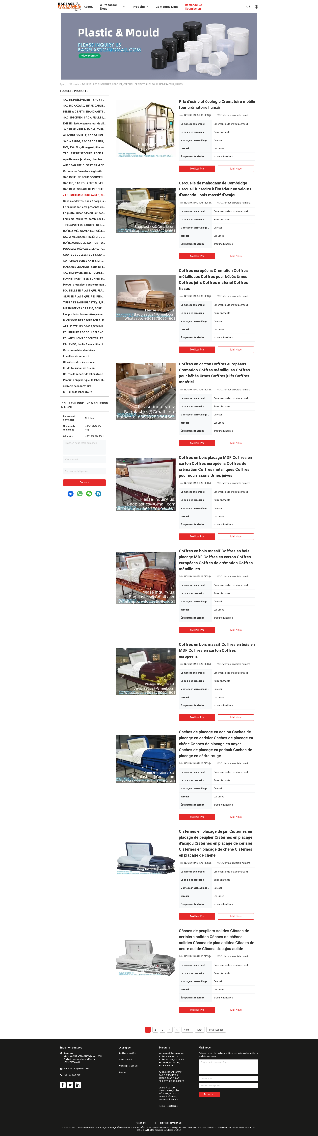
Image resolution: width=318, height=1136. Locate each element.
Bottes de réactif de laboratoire (83, 374)
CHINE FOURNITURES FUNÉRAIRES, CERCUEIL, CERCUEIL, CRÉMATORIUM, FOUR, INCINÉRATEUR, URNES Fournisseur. (116, 1128)
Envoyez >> (209, 1094)
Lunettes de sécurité (76, 356)
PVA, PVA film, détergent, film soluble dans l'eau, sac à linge (84, 147)
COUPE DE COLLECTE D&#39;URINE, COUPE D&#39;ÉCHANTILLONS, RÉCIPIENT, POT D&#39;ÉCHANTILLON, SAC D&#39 (84, 254)
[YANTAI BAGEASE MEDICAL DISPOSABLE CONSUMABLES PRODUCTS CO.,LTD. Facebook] (63, 1085)
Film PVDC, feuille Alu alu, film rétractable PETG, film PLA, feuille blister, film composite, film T (84, 344)
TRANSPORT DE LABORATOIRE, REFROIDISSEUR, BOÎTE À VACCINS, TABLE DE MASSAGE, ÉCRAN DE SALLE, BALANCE (84, 225)
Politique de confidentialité (170, 1123)
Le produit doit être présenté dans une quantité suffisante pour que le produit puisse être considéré (84, 207)
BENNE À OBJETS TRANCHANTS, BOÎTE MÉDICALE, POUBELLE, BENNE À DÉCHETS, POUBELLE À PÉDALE (84, 111)
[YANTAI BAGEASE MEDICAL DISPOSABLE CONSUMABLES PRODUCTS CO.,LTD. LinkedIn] (78, 1085)
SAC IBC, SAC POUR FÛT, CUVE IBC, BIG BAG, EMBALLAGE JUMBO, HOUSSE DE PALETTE (84, 183)
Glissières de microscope (79, 362)
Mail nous (236, 168)
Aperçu (63, 84)
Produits (75, 84)
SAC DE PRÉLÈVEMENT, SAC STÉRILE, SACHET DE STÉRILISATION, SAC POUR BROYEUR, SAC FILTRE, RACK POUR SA (84, 99)
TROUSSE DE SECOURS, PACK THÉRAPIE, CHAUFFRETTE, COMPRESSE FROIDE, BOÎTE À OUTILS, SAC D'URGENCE (84, 153)
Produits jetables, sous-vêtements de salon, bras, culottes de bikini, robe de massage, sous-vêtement (84, 284)
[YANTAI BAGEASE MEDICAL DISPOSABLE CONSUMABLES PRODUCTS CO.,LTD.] (69, 6)
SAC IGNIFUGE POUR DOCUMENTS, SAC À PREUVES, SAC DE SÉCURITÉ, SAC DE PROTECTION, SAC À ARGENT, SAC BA (84, 177)
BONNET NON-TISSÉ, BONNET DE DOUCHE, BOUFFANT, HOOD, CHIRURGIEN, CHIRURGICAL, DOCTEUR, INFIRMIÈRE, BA (84, 278)
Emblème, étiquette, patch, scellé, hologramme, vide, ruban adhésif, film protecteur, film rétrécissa (84, 219)
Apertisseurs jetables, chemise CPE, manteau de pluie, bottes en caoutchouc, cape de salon (84, 159)
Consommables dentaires (79, 350)
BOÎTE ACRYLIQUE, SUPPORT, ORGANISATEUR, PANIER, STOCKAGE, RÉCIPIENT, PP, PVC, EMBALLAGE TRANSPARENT (84, 242)
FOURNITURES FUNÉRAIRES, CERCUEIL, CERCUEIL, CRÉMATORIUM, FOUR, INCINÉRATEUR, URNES (85, 195)
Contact (84, 482)
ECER (178, 1130)
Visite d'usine (125, 1059)
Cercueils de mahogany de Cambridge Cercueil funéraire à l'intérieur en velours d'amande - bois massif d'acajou (215, 189)
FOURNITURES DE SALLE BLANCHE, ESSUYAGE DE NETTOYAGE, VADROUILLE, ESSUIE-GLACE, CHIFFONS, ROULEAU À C (84, 332)
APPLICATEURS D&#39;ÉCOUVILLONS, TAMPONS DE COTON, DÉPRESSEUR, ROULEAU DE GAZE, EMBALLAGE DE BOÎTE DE (84, 326)
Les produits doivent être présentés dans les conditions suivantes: (84, 314)
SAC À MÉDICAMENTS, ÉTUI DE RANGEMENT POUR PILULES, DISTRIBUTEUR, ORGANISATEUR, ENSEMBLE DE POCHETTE (84, 236)
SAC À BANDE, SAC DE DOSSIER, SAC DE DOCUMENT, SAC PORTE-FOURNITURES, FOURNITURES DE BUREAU (84, 141)
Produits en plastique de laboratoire (84, 380)
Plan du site (141, 1123)
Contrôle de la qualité (128, 1066)
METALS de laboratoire (77, 392)
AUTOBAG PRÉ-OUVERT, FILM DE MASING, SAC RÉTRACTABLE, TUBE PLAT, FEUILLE (84, 165)
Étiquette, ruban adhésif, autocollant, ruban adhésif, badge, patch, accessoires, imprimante (84, 213)
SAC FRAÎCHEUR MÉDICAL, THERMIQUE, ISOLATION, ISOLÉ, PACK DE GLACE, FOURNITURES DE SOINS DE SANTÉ (84, 129)
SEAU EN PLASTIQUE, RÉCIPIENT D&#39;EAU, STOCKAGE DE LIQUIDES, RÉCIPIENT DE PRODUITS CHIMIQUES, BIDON (84, 296)
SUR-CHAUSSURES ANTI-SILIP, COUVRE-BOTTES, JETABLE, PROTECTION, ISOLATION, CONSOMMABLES (84, 260)
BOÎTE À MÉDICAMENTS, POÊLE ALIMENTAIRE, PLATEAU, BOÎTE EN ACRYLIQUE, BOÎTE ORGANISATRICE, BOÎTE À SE (84, 231)
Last (199, 1029)
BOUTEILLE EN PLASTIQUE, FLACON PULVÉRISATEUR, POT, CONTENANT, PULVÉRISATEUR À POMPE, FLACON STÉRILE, (84, 290)
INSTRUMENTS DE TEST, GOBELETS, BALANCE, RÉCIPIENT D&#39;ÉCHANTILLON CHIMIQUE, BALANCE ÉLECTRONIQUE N (84, 308)
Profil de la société (127, 1053)
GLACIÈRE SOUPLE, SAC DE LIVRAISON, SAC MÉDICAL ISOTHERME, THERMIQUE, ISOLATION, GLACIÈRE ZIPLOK (84, 135)
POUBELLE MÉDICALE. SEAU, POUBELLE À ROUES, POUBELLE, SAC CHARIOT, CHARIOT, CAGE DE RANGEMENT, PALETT (84, 248)
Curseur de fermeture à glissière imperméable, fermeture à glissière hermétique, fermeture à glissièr (84, 171)
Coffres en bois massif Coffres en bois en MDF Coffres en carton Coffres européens (217, 650)
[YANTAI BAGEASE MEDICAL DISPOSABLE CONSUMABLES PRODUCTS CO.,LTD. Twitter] (70, 1085)
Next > (187, 1029)
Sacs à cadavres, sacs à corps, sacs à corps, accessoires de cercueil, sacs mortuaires (84, 201)
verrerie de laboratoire (77, 386)
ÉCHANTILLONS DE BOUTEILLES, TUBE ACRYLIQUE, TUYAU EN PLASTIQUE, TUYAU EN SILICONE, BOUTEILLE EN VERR (84, 338)
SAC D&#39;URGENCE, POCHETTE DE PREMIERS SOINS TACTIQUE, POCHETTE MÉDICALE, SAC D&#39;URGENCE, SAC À (84, 272)
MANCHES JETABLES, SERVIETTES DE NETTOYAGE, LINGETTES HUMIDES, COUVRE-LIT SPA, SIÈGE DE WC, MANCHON (84, 266)
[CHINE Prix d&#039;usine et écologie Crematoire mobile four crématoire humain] (146, 128)
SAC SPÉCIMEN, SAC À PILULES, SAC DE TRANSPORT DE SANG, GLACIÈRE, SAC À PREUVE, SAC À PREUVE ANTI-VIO (84, 117)
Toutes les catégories (169, 1106)
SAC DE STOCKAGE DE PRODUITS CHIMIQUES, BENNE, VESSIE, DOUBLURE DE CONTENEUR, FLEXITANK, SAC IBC (84, 189)
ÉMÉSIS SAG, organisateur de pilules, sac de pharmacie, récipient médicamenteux (84, 123)
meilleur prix (197, 168)
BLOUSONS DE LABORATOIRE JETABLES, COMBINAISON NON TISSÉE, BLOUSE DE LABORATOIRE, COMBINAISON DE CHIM (84, 320)
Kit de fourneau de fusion (79, 368)
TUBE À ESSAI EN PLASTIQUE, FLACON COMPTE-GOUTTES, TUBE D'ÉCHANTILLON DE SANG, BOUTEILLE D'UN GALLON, (84, 302)
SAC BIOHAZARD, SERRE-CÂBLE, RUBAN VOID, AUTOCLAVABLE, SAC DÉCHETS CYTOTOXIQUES (84, 105)
